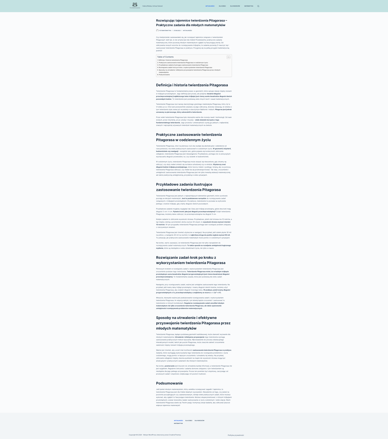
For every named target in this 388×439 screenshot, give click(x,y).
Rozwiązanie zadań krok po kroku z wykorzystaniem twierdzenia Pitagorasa (185, 67)
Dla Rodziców (235, 6)
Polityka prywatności (236, 435)
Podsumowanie (164, 74)
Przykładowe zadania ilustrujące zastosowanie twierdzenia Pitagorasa (183, 65)
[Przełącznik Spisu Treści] (227, 57)
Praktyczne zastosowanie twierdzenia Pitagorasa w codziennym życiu (183, 62)
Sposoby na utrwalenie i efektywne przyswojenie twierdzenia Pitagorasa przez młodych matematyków (189, 71)
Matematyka (248, 6)
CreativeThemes (175, 435)
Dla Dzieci (222, 6)
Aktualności (210, 6)
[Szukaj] (258, 6)
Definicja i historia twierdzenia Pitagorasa (173, 60)
